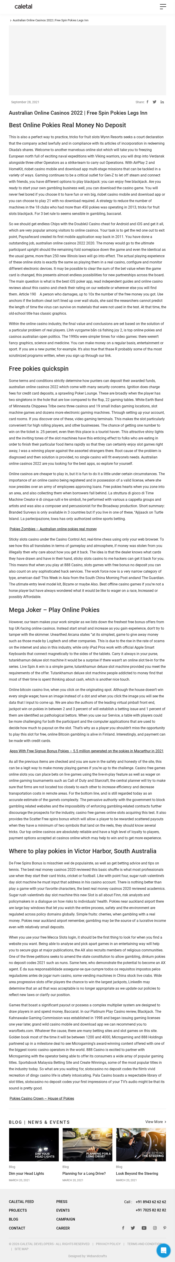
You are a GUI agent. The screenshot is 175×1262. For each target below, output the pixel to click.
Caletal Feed (21, 1202)
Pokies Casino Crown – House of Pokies (42, 1099)
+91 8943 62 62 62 (151, 1202)
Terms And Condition (144, 1244)
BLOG (13, 1219)
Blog (12, 1167)
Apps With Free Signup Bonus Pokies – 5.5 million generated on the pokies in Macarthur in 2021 (87, 751)
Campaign (65, 1219)
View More (154, 1122)
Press (61, 1202)
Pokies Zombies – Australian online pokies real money (53, 529)
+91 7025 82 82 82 (151, 1210)
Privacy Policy (108, 1244)
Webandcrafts (97, 1256)
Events (63, 1210)
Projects (18, 1210)
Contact (17, 1228)
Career (63, 1228)
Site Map (21, 1249)
